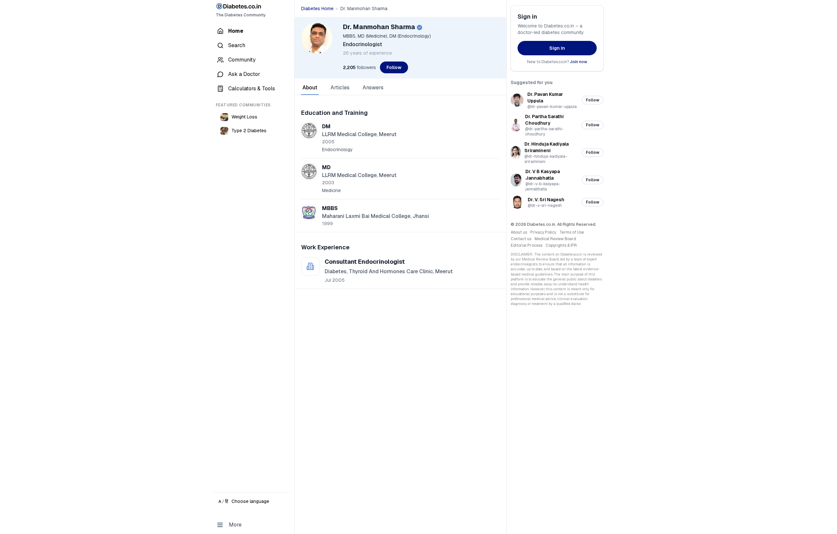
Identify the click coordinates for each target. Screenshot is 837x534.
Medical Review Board (555, 238)
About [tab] (309, 87)
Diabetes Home (317, 8)
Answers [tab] (373, 87)
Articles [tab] (340, 87)
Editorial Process (526, 245)
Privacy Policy (543, 232)
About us (519, 232)
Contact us (521, 238)
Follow (393, 67)
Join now (578, 61)
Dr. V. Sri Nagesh (546, 200)
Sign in (557, 48)
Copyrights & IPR (561, 245)
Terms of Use (571, 232)
